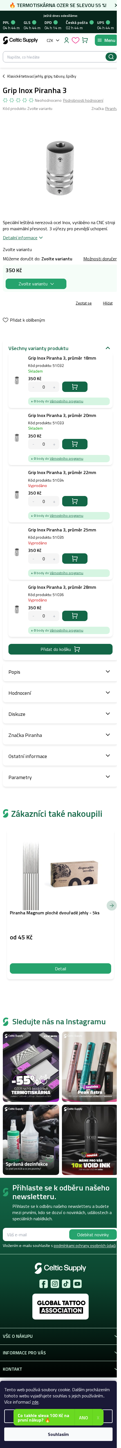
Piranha (111, 108)
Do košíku (75, 387)
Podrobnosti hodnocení (83, 100)
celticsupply (55, 1284)
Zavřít (34, 303)
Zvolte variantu (33, 283)
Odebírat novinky (93, 1234)
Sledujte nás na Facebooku (43, 1284)
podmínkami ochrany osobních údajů (85, 1245)
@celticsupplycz (66, 1284)
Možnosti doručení (100, 259)
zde (35, 1402)
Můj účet (66, 40)
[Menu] (106, 40)
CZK (50, 40)
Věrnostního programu (66, 401)
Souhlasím (58, 1434)
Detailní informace (20, 237)
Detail (60, 968)
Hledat (111, 57)
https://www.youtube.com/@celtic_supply (77, 1284)
